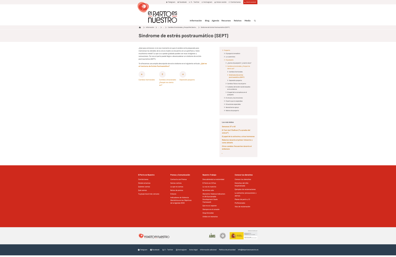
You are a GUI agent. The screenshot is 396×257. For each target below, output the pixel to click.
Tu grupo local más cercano (148, 194)
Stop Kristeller (208, 213)
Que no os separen (210, 206)
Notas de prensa (176, 190)
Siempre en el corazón (211, 209)
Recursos (226, 20)
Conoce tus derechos (243, 179)
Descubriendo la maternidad (213, 179)
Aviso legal (193, 250)
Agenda (215, 20)
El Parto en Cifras (209, 183)
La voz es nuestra (209, 187)
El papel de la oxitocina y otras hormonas (238, 136)
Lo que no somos (176, 187)
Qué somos (142, 190)
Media (247, 20)
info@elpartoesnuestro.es (248, 250)
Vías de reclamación (242, 207)
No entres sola (208, 190)
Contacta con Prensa (178, 179)
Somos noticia (176, 183)
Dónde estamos (144, 183)
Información (196, 20)
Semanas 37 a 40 (229, 127)
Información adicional (208, 250)
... (158, 27)
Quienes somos (144, 187)
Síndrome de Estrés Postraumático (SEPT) (215, 27)
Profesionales (240, 203)
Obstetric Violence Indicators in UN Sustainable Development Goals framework (214, 198)
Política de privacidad (227, 250)
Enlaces (173, 194)
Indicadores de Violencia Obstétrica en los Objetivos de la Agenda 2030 (181, 200)
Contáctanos (143, 179)
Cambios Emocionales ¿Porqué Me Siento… (182, 27)
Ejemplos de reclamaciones (245, 189)
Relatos (237, 20)
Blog (207, 20)
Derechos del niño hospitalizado (241, 184)
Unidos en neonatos (210, 217)
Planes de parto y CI (242, 199)
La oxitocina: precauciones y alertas (245, 194)
